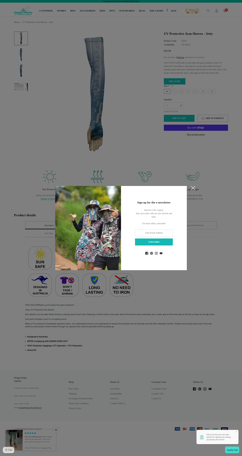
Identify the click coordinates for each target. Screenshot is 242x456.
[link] (146, 253)
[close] (193, 188)
